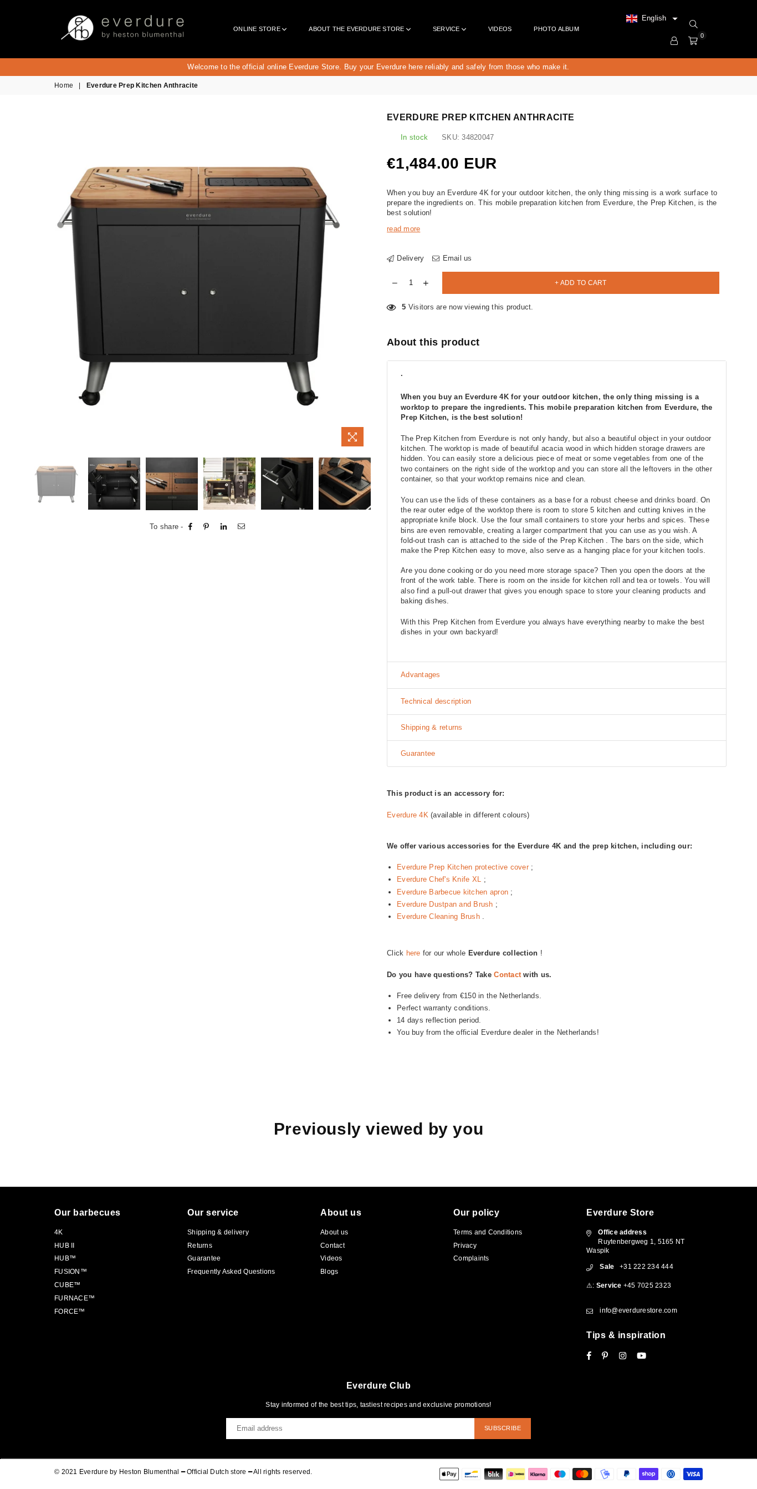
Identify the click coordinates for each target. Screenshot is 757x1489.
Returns (199, 1245)
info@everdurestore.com (638, 1310)
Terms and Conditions (487, 1232)
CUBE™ (67, 1285)
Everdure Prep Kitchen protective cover (463, 867)
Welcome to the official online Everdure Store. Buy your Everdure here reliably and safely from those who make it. (378, 67)
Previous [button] (40, 282)
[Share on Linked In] (224, 527)
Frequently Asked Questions (231, 1271)
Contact (507, 974)
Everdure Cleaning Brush (438, 916)
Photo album (556, 29)
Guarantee (204, 1258)
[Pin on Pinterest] (206, 527)
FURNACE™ (74, 1298)
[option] (378, 67)
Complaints (471, 1258)
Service (447, 29)
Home (63, 85)
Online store (257, 29)
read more (403, 229)
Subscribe (502, 1428)
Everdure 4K (407, 815)
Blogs (329, 1271)
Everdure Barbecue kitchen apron (452, 892)
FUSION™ (70, 1271)
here (413, 953)
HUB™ (65, 1258)
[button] (652, 19)
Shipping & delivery (218, 1232)
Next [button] (360, 282)
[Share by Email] (241, 527)
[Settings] (674, 41)
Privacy (465, 1245)
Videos (500, 29)
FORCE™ (69, 1311)
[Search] (693, 24)
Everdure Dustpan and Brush (445, 904)
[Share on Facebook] (191, 527)
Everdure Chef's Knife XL (439, 879)
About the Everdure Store (357, 29)
